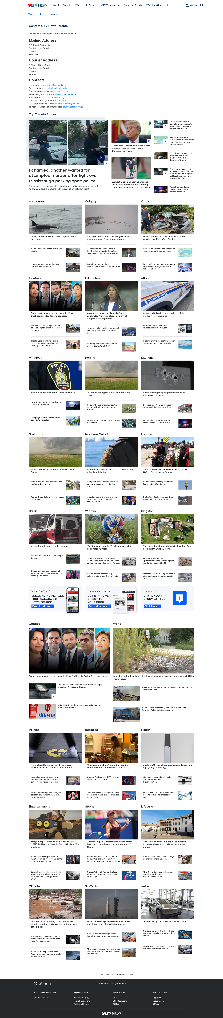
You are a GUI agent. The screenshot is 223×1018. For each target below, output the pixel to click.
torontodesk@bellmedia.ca (57, 88)
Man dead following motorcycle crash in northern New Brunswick (163, 314)
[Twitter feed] (35, 983)
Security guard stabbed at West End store (53, 392)
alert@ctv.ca (63, 100)
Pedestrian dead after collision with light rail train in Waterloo (180, 189)
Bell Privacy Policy (81, 998)
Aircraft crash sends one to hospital (49, 546)
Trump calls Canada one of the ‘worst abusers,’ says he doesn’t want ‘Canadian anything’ (131, 148)
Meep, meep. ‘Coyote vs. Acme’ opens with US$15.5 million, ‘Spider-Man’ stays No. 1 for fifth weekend (55, 844)
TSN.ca (116, 1004)
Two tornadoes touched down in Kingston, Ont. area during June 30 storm (167, 547)
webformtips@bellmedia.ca (53, 85)
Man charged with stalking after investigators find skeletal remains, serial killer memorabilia (153, 677)
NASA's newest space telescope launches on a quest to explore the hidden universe (111, 922)
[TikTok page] (40, 983)
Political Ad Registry (82, 1004)
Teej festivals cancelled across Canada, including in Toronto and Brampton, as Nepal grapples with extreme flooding (181, 173)
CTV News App (96, 974)
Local (56, 5)
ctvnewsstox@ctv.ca (73, 106)
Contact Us (109, 974)
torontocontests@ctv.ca (58, 97)
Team (131, 974)
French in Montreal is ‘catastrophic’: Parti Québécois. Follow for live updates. (52, 314)
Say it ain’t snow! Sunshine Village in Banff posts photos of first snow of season (108, 237)
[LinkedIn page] (51, 983)
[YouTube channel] (45, 983)
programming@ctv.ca (68, 103)
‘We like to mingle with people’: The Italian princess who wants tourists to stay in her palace (164, 844)
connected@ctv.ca (59, 91)
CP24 (115, 998)
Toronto (53, 14)
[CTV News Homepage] (37, 5)
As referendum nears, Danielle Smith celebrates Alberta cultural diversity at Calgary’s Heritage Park (107, 316)
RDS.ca (156, 1004)
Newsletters (121, 974)
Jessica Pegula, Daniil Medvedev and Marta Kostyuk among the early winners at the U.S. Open (109, 844)
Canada (67, 5)
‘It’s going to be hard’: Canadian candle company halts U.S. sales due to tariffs (107, 766)
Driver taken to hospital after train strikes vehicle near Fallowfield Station (164, 237)
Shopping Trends (133, 5)
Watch (78, 5)
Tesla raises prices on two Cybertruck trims (165, 921)
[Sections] (21, 5)
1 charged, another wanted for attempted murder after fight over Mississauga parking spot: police (63, 175)
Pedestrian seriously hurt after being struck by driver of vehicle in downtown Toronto (181, 156)
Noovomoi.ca (158, 1001)
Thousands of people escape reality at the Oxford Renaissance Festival (165, 470)
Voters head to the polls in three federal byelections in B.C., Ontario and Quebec (51, 766)
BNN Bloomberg (120, 1001)
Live (168, 5)
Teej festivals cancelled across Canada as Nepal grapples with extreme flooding (80, 686)
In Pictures (91, 5)
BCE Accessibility (41, 998)
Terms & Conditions (82, 1001)
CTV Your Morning (110, 5)
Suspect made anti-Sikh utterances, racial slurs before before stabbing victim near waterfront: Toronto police (131, 185)
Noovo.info (157, 998)
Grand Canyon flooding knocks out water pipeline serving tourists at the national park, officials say (54, 924)
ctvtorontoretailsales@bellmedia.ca (58, 94)
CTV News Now (154, 5)
